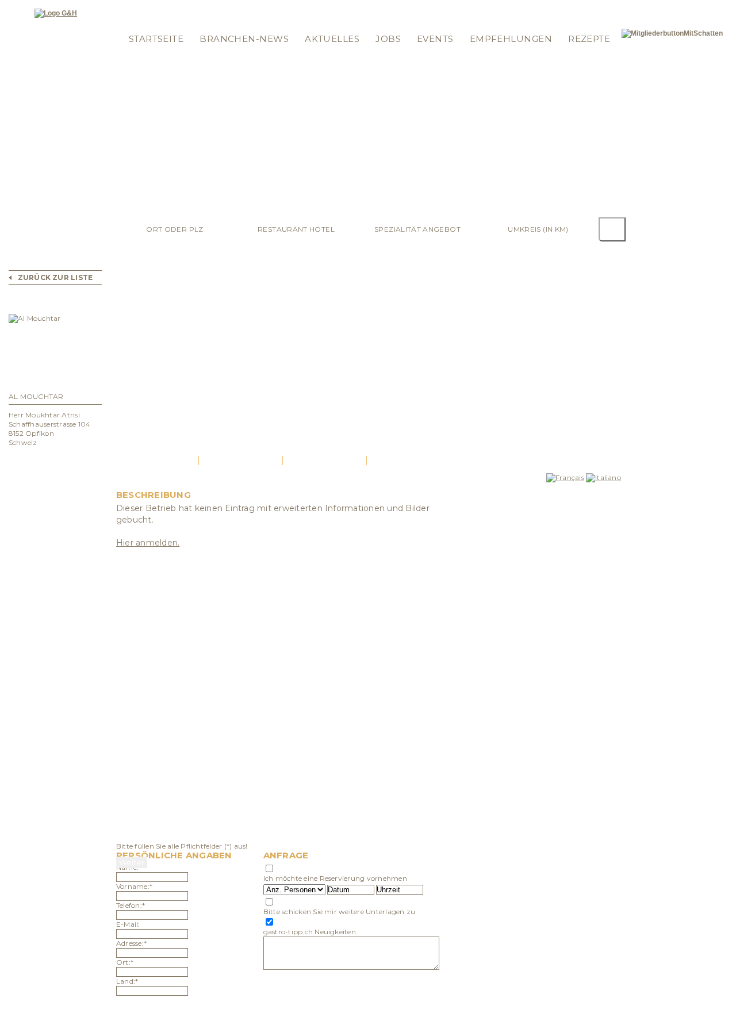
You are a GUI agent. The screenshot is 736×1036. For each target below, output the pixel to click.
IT (611, 7)
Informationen (400, 7)
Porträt (157, 460)
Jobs (388, 38)
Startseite (156, 38)
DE (588, 7)
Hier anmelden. (147, 543)
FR (601, 7)
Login (134, 7)
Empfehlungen (511, 38)
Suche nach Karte (330, 7)
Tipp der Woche (204, 7)
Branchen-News (244, 38)
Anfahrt (324, 460)
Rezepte (589, 38)
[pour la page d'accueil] (55, 13)
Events (435, 38)
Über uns (390, 22)
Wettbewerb (265, 7)
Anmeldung (145, 22)
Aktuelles (332, 38)
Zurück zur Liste (55, 277)
